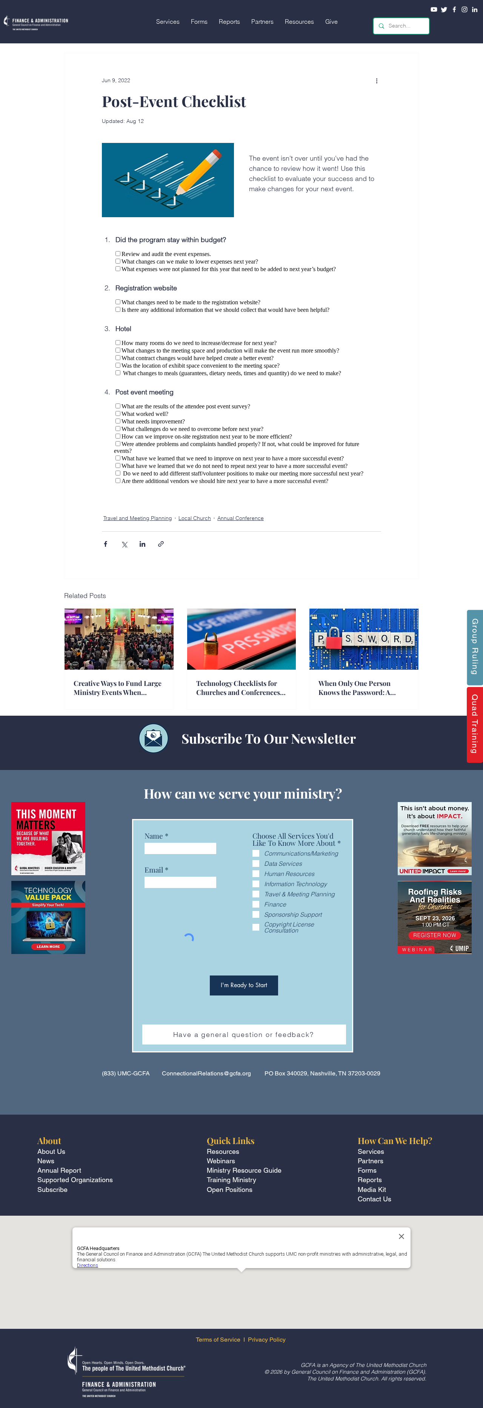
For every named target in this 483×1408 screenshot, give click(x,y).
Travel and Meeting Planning (137, 518)
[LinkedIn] (474, 9)
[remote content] (241, 261)
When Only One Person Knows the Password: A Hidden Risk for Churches (359, 688)
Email (154, 869)
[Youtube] (434, 9)
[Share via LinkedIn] (142, 544)
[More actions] (376, 80)
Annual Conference (240, 518)
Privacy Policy (267, 1339)
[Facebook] (454, 9)
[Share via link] (161, 544)
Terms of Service (218, 1339)
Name (154, 835)
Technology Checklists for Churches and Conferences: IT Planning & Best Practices (241, 688)
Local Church (194, 518)
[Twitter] (444, 9)
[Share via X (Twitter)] (124, 544)
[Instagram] (464, 9)
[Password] (363, 639)
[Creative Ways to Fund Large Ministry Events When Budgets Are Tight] (119, 639)
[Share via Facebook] (105, 544)
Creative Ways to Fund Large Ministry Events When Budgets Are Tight (118, 688)
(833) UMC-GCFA (126, 1073)
